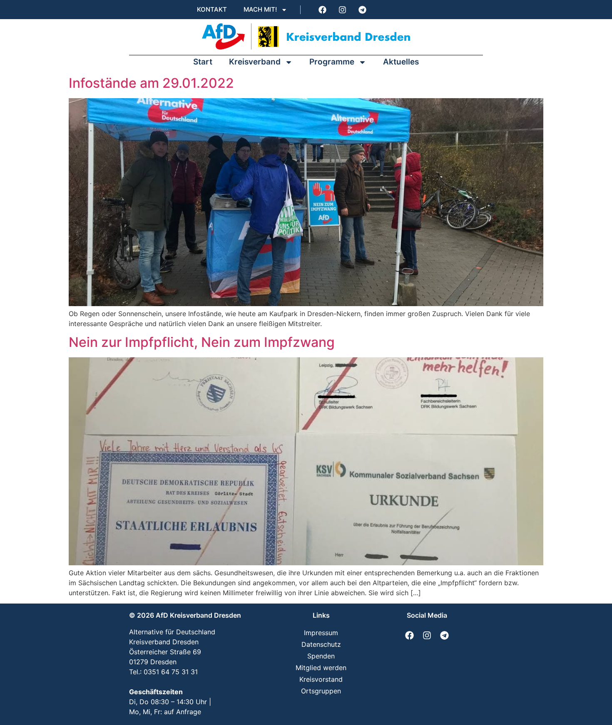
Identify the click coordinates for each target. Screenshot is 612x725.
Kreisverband (255, 62)
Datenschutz (321, 644)
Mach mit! (260, 9)
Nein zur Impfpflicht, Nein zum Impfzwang (202, 342)
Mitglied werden (321, 667)
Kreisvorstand (321, 679)
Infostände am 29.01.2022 (151, 83)
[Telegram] (362, 9)
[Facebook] (322, 9)
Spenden (321, 656)
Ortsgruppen (321, 691)
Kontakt (212, 9)
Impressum (321, 632)
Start (202, 62)
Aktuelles (401, 62)
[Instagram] (342, 9)
